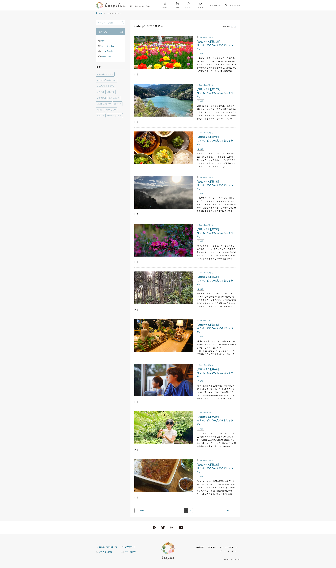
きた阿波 (100, 92)
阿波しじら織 (111, 110)
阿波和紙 (100, 115)
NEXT (229, 510)
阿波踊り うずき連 (114, 115)
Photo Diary (106, 56)
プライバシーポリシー (229, 551)
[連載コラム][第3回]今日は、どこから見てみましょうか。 (215, 420)
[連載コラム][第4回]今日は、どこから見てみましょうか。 (215, 372)
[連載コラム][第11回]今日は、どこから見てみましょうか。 (215, 45)
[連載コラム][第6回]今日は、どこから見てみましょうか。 (215, 280)
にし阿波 (110, 92)
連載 (103, 40)
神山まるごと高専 (104, 104)
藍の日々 (117, 104)
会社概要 (200, 547)
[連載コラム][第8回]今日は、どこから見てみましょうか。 (215, 185)
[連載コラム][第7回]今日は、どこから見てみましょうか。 (215, 232)
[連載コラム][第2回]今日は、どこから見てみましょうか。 (215, 468)
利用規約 (212, 547)
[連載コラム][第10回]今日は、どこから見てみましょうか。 (215, 92)
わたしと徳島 (114, 98)
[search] (122, 22)
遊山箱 (99, 110)
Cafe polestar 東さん (105, 74)
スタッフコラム (107, 46)
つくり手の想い (107, 51)
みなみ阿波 (101, 98)
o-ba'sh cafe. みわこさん (106, 80)
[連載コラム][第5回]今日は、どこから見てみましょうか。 (215, 328)
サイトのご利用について (230, 547)
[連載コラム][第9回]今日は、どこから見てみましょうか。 (215, 140)
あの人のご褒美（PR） (106, 86)
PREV (142, 510)
